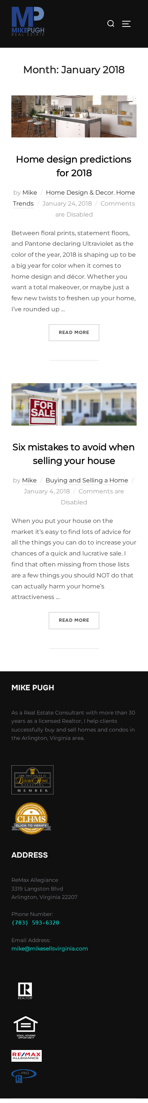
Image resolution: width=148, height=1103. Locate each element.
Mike (29, 192)
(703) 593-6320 (35, 922)
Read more (79, 332)
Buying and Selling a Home (87, 480)
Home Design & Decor (79, 192)
